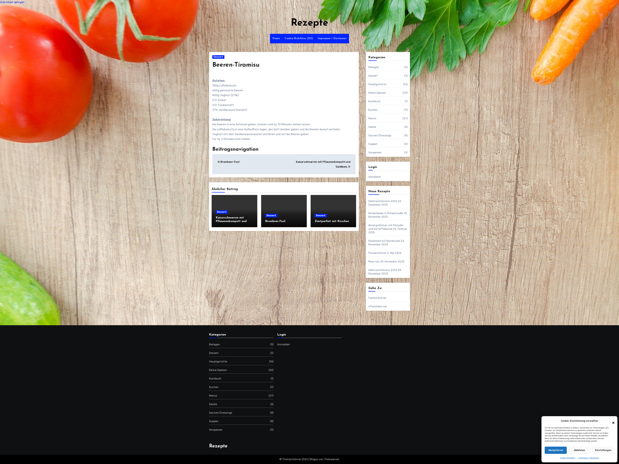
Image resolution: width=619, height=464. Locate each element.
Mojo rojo (374, 261)
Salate (372, 126)
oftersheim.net (377, 306)
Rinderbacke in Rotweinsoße (385, 213)
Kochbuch (374, 101)
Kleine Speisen (377, 92)
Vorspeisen (375, 152)
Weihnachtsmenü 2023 (382, 270)
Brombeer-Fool (275, 221)
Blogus (314, 459)
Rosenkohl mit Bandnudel (384, 240)
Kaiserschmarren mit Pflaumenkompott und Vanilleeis (231, 221)
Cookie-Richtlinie (567, 458)
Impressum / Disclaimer (588, 458)
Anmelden (374, 176)
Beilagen (373, 67)
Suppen (373, 144)
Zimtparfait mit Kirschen (332, 221)
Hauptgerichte (377, 84)
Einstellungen (603, 450)
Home (276, 38)
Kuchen (373, 109)
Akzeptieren (555, 450)
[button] (611, 421)
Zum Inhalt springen (12, 2)
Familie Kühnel (377, 297)
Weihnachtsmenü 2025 (382, 201)
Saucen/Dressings (379, 135)
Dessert (218, 57)
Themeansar (331, 459)
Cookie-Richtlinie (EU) (299, 38)
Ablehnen (579, 450)
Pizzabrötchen (377, 253)
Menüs (372, 118)
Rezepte (309, 23)
